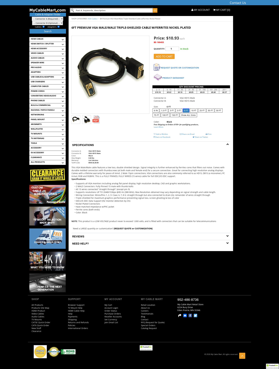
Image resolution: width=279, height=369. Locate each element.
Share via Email (187, 134)
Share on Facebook (162, 137)
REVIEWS (77, 236)
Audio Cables (38, 316)
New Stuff (36, 328)
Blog (143, 316)
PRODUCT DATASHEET (173, 77)
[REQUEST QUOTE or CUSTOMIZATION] (133, 228)
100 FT (165, 115)
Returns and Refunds (78, 322)
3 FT (172, 110)
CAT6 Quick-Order (40, 325)
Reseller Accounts (113, 316)
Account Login (111, 307)
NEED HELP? (80, 243)
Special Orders (148, 325)
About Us (145, 307)
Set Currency (110, 319)
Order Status (110, 310)
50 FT (218, 110)
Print (209, 134)
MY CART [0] (222, 9)
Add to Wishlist (161, 134)
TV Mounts (37, 319)
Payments (72, 316)
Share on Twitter (201, 137)
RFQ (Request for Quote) (152, 322)
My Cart (108, 305)
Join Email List (111, 322)
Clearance (36, 331)
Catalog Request (149, 328)
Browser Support (76, 305)
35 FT (210, 110)
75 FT (156, 115)
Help (70, 313)
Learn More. (159, 127)
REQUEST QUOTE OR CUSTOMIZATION (180, 67)
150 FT (175, 115)
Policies (71, 325)
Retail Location (148, 305)
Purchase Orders (112, 313)
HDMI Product (38, 310)
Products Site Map (40, 307)
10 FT (193, 110)
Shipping (72, 319)
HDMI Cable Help (76, 310)
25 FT (202, 110)
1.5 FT (164, 110)
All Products (37, 305)
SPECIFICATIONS (82, 145)
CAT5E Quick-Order (41, 322)
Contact (144, 319)
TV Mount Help (75, 307)
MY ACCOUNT (201, 9)
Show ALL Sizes (188, 115)
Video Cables (38, 313)
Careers (145, 310)
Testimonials (147, 313)
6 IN (156, 110)
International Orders (78, 328)
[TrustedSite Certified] (272, 366)
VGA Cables (92, 18)
